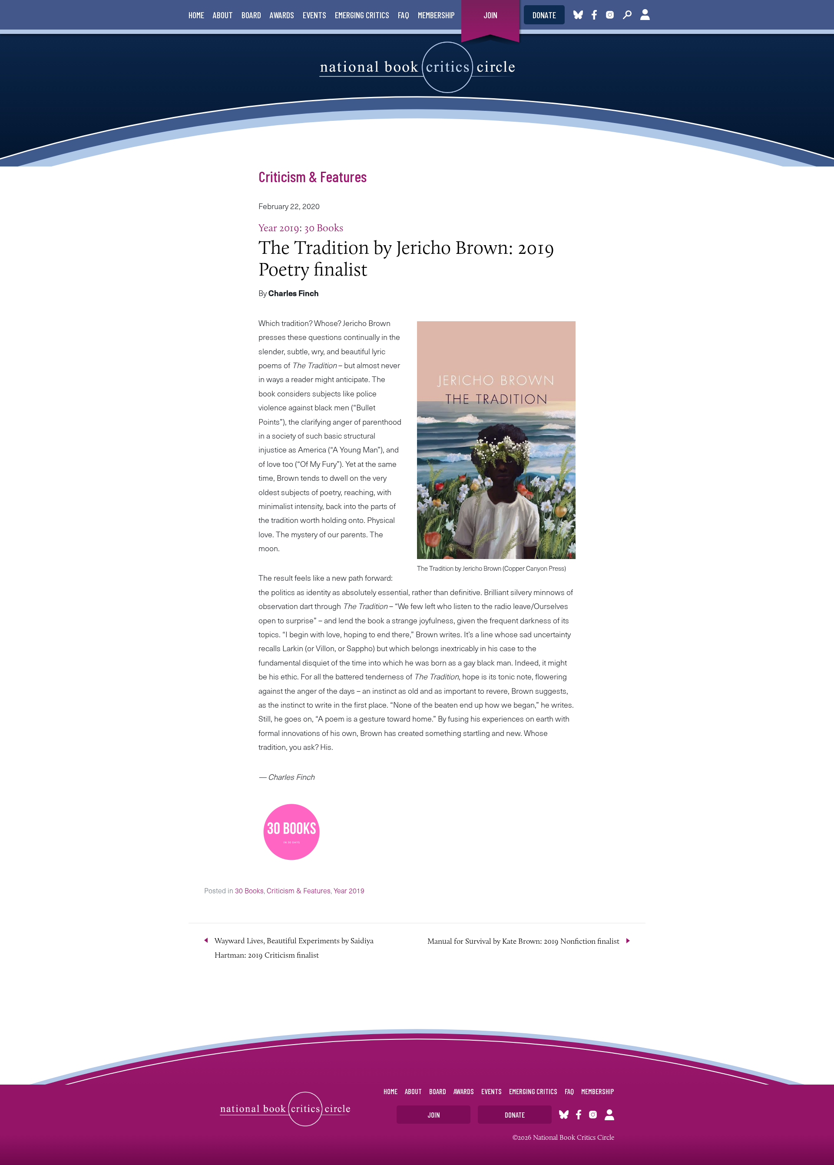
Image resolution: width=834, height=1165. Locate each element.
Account (645, 15)
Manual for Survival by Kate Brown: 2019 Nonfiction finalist (523, 941)
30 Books (323, 227)
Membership (436, 15)
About (223, 15)
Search (627, 15)
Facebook (596, 15)
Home (196, 15)
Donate (544, 15)
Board (251, 15)
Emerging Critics (362, 15)
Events (314, 15)
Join (490, 15)
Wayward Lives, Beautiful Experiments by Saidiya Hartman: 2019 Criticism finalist (294, 947)
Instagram (610, 15)
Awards (282, 15)
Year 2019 (278, 227)
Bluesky (578, 15)
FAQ (403, 15)
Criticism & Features (312, 176)
